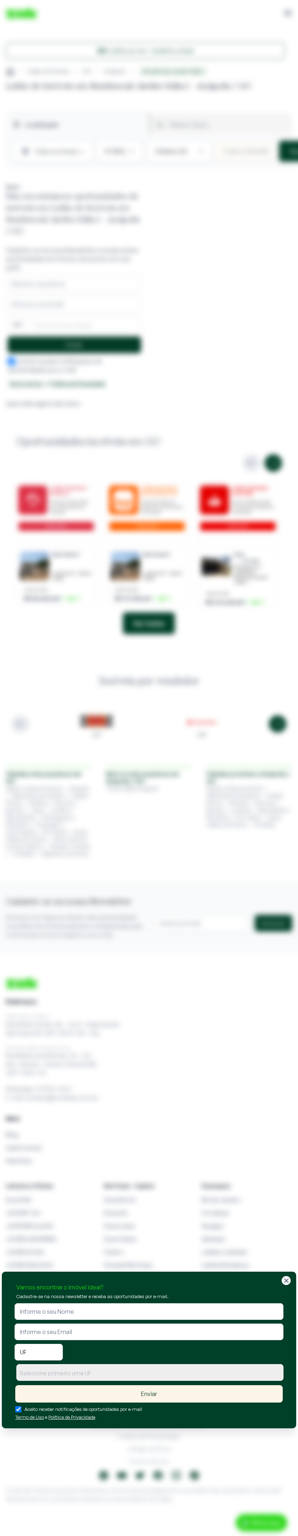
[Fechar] (286, 1280)
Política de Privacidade (71, 1417)
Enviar (149, 1393)
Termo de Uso (29, 1417)
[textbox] (150, 1373)
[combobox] (149, 1372)
